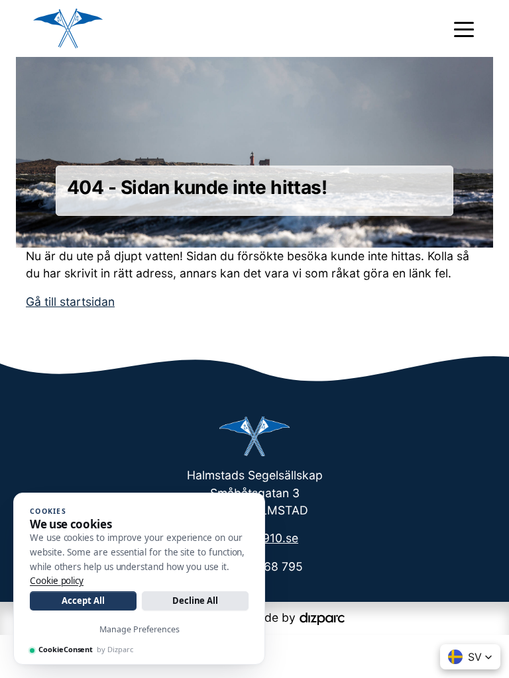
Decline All (195, 600)
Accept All (83, 600)
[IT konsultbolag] (322, 617)
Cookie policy (57, 581)
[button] (470, 657)
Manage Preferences (139, 629)
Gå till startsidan (70, 302)
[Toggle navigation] (463, 28)
